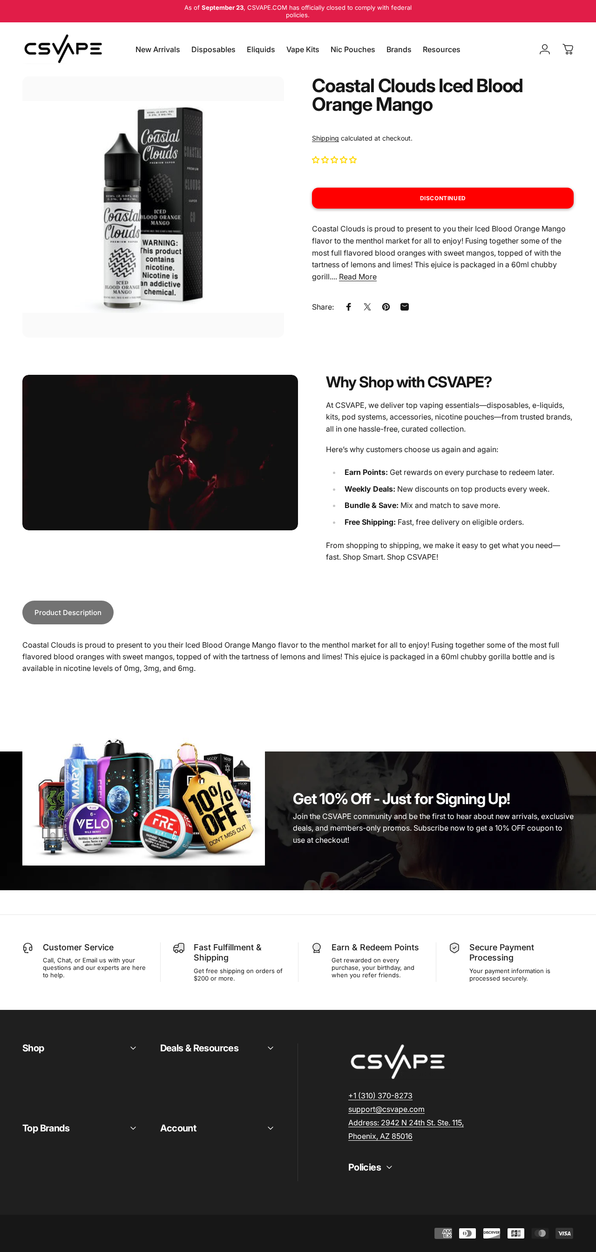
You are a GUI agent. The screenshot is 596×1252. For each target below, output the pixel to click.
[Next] (260, 222)
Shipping (325, 138)
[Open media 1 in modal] (153, 207)
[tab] (68, 612)
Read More (358, 276)
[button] (335, 159)
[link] (406, 1122)
